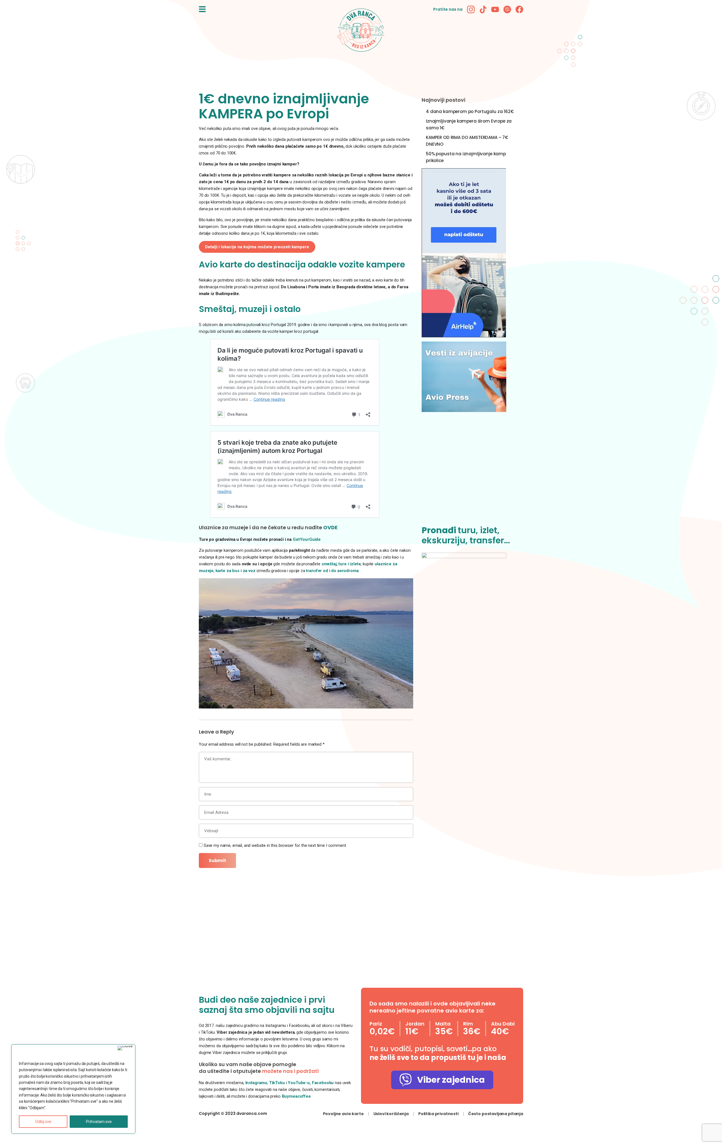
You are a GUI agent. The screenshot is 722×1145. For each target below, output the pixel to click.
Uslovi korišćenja (391, 1114)
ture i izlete (349, 563)
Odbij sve (43, 1121)
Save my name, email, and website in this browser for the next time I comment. (275, 845)
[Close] (125, 1048)
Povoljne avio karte (343, 1114)
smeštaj (329, 563)
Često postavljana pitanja (495, 1114)
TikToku (277, 1082)
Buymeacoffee (296, 1096)
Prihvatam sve (99, 1121)
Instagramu (256, 1082)
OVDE (330, 527)
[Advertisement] (472, 472)
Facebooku (323, 1082)
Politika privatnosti (438, 1114)
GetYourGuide (307, 539)
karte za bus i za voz (235, 570)
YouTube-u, (299, 1082)
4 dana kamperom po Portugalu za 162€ (470, 111)
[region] (73, 1089)
